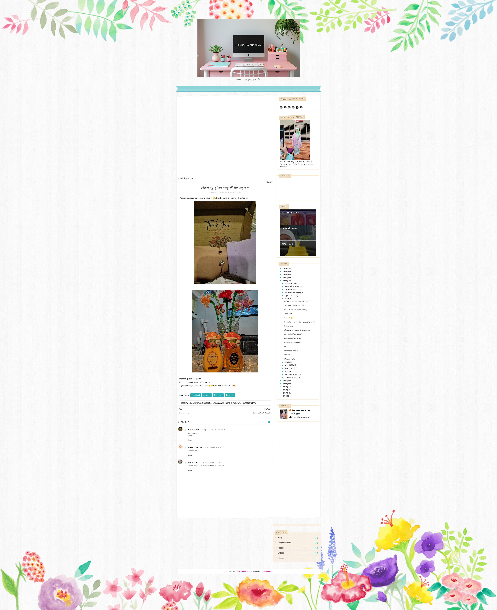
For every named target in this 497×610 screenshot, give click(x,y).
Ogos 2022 (290, 295)
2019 (285, 386)
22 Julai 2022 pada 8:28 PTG (209, 462)
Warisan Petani (195, 430)
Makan (287, 354)
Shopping (282, 558)
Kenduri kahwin (290, 228)
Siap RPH (288, 313)
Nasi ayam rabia (290, 213)
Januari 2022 (291, 377)
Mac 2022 (289, 371)
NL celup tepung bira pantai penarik (299, 322)
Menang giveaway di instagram (297, 330)
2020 (285, 383)
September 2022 (292, 292)
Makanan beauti (291, 350)
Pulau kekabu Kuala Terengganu (298, 301)
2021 (285, 380)
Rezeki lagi (288, 326)
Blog (280, 537)
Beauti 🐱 (288, 317)
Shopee (281, 553)
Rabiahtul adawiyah (300, 410)
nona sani (193, 462)
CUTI (286, 346)
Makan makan (290, 359)
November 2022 (292, 286)
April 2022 (289, 368)
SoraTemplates (242, 571)
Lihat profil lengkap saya (299, 417)
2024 (285, 274)
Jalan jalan (287, 244)
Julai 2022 (289, 298)
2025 (285, 271)
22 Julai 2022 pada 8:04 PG (213, 447)
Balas (190, 440)
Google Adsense (284, 542)
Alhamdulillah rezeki (293, 334)
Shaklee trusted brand (294, 305)
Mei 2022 (289, 365)
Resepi (281, 548)
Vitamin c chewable (292, 342)
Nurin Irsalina (195, 447)
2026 (285, 268)
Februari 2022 (291, 374)
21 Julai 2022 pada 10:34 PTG (214, 430)
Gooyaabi (267, 571)
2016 (285, 396)
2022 (285, 280)
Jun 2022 (289, 362)
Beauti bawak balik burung (295, 309)
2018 (285, 390)
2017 (285, 393)
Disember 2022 (292, 283)
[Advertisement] (188, 137)
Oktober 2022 (291, 289)
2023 (285, 277)
